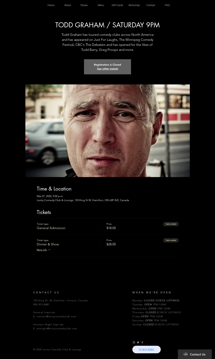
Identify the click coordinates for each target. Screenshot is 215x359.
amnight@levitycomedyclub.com (57, 328)
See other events (107, 68)
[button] (146, 349)
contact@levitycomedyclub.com (56, 316)
